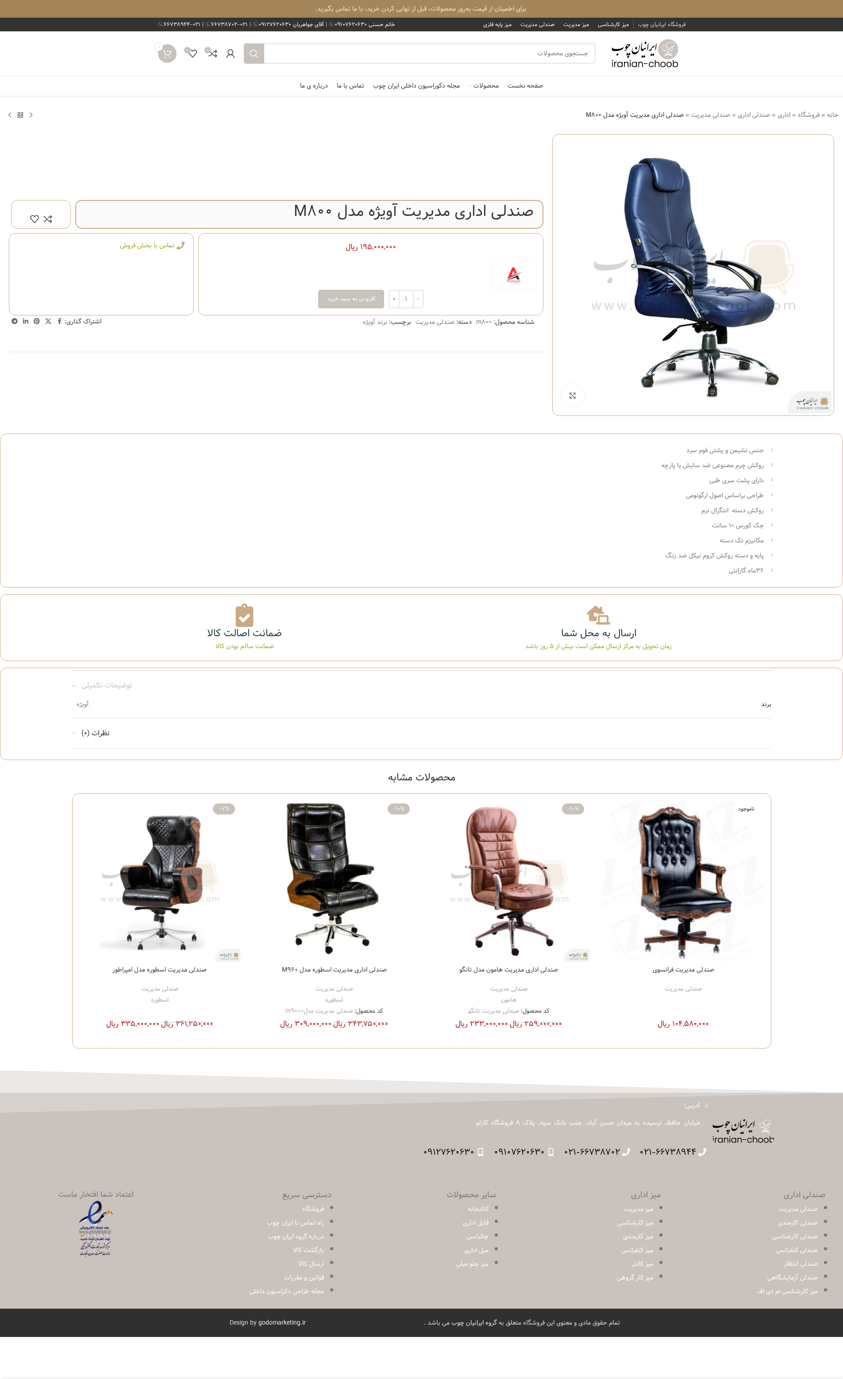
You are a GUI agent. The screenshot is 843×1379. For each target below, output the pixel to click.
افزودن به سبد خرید (351, 298)
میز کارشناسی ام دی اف (787, 1291)
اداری (784, 115)
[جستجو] (254, 53)
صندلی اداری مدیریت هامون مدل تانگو (508, 969)
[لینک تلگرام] (14, 321)
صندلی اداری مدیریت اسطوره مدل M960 (334, 969)
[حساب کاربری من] (230, 53)
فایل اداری (476, 1223)
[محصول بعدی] (9, 115)
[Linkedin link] (25, 321)
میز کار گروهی (635, 1277)
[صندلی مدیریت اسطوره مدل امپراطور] (160, 881)
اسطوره (334, 1000)
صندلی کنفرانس (797, 1250)
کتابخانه (478, 1209)
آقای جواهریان (292, 24)
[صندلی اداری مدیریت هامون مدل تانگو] (509, 881)
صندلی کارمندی (798, 1223)
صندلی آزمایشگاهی (792, 1277)
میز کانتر (642, 1264)
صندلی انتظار (801, 1264)
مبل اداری (476, 1250)
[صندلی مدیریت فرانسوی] (683, 881)
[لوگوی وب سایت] (644, 53)
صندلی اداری (754, 115)
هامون (508, 1000)
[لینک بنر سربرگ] (421, 9)
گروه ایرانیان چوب (474, 1323)
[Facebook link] (59, 321)
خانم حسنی (365, 24)
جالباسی (477, 1236)
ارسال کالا (311, 1264)
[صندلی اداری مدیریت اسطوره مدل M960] (334, 881)
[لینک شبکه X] (48, 321)
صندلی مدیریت (710, 115)
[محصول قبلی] (31, 115)
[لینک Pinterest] (36, 321)
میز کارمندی (638, 1236)
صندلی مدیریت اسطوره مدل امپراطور (159, 969)
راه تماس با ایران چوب (295, 1223)
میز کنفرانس (637, 1250)
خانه (833, 115)
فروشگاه (809, 115)
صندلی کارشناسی (795, 1236)
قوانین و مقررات (304, 1277)
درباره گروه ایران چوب (296, 1236)
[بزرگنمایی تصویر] (573, 395)
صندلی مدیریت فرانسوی (683, 969)
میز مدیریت (638, 1209)
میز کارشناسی (635, 1223)
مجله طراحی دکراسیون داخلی (286, 1291)
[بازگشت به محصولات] (20, 115)
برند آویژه (375, 322)
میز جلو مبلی (472, 1264)
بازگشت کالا (308, 1250)
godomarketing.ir (282, 1323)
